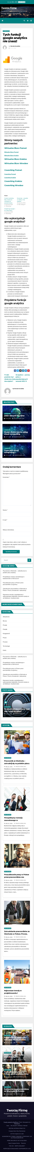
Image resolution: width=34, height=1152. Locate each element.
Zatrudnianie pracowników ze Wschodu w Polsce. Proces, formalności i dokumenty (17, 934)
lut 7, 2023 (9, 713)
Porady (5, 625)
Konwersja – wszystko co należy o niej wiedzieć (22, 200)
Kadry (4, 650)
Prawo (5, 637)
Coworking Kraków (13, 181)
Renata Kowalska (15, 46)
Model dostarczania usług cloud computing (16, 433)
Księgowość (6, 633)
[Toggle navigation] (31, 20)
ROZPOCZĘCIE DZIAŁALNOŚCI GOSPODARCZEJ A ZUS (17, 1148)
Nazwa (5, 510)
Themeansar (17, 1123)
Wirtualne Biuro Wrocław (16, 163)
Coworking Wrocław (13, 185)
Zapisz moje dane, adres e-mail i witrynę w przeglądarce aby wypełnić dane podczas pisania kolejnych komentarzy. (16, 544)
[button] (24, 20)
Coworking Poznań (13, 170)
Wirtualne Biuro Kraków (11, 155)
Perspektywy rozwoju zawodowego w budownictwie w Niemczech (16, 820)
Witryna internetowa (8, 530)
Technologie (7, 413)
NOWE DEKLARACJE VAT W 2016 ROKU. (17, 1140)
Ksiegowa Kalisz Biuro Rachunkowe (17, 1131)
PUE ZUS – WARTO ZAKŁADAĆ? (17, 1146)
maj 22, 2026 (9, 766)
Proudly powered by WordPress (11, 1122)
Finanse (5, 642)
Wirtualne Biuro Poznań (15, 148)
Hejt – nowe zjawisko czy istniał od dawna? (15, 710)
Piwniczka (23, 1143)
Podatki (5, 629)
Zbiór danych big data (14, 416)
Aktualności (6, 616)
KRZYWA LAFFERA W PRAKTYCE (17, 1128)
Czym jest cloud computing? (11, 451)
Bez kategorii (8, 757)
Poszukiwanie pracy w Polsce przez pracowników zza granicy (16, 877)
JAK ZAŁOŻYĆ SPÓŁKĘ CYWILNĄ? (19, 1125)
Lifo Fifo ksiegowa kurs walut (17, 1133)
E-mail (5, 520)
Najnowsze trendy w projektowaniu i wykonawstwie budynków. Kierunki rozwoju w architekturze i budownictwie (16, 596)
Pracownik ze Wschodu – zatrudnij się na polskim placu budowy (16, 763)
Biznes (5, 621)
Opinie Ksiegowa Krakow (14, 1143)
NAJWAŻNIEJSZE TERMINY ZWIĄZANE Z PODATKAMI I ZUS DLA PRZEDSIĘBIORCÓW (17, 1137)
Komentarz (6, 477)
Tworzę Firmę (9, 7)
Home (7, 1125)
